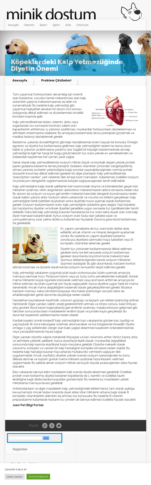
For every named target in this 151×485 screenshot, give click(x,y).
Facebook (52, 426)
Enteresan (83, 25)
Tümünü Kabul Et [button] (38, 476)
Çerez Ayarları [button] (14, 476)
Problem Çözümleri (56, 80)
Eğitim (56, 25)
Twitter (59, 426)
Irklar (68, 25)
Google (45, 426)
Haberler (29, 25)
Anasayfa (13, 25)
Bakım (43, 25)
